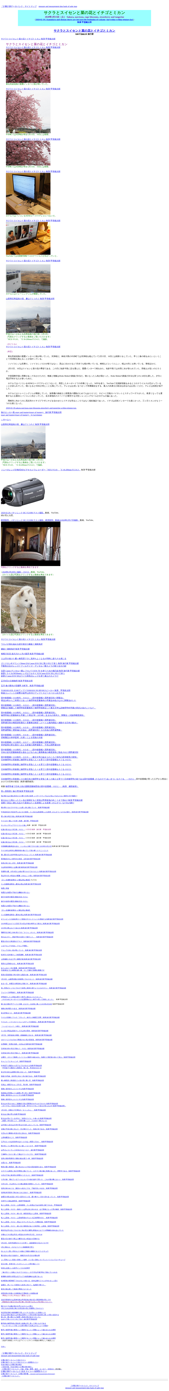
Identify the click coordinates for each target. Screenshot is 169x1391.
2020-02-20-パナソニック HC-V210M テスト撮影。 (23, 513)
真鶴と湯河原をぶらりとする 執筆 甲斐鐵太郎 (17, 1089)
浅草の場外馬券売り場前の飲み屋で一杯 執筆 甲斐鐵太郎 (22, 1158)
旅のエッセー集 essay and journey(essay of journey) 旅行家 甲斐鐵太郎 (31, 412)
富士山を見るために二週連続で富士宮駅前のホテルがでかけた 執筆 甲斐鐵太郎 (29, 1104)
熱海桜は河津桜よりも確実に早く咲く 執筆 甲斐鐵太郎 (20, 1093)
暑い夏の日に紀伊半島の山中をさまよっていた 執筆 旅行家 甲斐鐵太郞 (26, 855)
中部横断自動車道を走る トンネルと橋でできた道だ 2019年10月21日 (26, 846)
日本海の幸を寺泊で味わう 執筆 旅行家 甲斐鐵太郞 (20, 1053)
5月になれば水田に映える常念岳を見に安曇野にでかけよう (22, 1308)
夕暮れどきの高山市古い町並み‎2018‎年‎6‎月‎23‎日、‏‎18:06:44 (21, 1234)
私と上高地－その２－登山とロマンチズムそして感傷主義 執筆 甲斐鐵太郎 (28, 1222)
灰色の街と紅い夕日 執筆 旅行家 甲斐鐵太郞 (17, 863)
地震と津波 (5, 888)
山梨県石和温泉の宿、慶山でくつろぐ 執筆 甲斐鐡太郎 (30, 299)
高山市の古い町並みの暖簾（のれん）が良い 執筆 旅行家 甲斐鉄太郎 (25, 876)
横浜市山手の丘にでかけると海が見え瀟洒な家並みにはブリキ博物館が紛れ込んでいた (32, 1230)
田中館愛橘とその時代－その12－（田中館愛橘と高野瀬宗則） (28, 705)
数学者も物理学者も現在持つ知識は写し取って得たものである (23, 1323)
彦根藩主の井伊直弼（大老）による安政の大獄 (22, 737)
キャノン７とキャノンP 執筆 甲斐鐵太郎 (16, 1061)
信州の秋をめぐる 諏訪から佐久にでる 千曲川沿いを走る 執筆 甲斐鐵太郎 (29, 1188)
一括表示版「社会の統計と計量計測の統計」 (17, 1367)
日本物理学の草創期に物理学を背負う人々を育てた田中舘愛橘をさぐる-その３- (36, 769)
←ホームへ (6, 419)
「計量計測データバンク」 (10, 1376)
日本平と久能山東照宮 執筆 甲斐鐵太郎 (15, 1201)
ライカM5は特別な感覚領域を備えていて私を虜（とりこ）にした (24, 850)
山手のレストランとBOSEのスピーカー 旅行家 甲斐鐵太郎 (22, 1150)
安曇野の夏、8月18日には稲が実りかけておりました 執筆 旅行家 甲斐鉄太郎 (28, 871)
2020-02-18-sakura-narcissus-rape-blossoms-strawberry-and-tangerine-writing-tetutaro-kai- (41, 408)
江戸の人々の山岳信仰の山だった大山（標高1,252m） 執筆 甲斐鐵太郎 (27, 1142)
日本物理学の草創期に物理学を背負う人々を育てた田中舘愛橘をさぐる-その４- (36, 764)
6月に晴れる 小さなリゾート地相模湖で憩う (17, 1247)
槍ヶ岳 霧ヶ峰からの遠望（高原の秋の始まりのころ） (21, 1317)
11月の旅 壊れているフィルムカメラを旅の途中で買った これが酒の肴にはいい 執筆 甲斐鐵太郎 (37, 1179)
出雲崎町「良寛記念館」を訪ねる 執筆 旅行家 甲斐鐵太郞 (21, 1044)
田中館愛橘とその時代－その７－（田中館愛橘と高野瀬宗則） (28, 742)
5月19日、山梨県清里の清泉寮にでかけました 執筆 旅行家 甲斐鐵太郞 (27, 979)
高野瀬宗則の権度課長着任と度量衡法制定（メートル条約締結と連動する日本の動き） (39, 723)
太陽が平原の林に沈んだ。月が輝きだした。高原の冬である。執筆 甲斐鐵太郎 (29, 1129)
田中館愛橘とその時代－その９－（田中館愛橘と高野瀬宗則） (28, 727)
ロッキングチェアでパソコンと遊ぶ (14, 825)
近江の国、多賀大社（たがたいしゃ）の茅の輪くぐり (20, 1264)
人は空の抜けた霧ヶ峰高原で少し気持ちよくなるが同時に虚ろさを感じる (33, 659)
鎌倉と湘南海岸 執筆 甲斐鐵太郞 (15, 649)
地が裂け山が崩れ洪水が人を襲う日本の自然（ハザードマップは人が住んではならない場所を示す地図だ (39, 796)
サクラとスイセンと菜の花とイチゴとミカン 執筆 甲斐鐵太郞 (28, 39)
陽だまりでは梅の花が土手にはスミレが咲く (17, 1306)
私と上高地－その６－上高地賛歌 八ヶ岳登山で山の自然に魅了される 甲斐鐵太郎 (31, 1205)
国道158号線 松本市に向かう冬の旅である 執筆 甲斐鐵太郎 (23, 1076)
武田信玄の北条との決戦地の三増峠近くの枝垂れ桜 (19, 1293)
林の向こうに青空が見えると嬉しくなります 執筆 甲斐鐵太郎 (23, 1146)
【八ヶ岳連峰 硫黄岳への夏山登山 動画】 (16, 880)
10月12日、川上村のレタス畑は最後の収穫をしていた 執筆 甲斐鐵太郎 (27, 1184)
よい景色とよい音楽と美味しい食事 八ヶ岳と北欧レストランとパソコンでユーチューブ (33, 1260)
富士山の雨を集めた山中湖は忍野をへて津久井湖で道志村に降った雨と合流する (30, 1315)
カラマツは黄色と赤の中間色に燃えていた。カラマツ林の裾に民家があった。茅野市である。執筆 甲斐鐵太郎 (40, 1171)
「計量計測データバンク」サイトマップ (19, 6)
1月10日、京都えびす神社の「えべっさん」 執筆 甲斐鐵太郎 (23, 1110)
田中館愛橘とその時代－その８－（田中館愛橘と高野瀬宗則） (28, 735)
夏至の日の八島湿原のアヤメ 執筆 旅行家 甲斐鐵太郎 (20, 941)
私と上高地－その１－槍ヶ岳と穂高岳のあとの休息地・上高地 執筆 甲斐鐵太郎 (30, 1226)
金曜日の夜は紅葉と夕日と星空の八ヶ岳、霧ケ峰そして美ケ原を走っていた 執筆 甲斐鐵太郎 (35, 1197)
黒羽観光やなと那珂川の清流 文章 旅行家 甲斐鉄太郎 (20, 859)
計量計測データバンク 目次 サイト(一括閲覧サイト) (19, 1362)
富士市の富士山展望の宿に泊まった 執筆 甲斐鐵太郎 (20, 1072)
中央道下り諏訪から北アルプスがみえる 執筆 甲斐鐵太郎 (21, 1065)
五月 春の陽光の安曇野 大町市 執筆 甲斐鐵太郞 (22, 686)
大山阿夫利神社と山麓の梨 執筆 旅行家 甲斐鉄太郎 (19, 867)
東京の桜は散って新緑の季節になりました (16, 1289)
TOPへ (3, 1347)
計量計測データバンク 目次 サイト (13, 1360)
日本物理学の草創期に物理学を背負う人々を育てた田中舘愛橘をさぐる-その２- (36, 774)
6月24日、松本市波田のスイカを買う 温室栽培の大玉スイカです (25, 1243)
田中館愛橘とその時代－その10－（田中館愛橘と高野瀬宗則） (28, 720)
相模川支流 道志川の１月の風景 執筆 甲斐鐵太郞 (22, 654)
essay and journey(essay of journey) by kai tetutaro (21, 415)
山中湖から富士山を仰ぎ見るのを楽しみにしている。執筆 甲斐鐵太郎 (26, 1125)
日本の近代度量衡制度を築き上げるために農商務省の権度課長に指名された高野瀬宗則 (39, 752)
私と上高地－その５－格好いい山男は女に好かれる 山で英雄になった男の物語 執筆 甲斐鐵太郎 (36, 1209)
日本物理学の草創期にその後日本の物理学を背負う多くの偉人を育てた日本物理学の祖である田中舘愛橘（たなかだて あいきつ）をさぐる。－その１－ (68, 779)
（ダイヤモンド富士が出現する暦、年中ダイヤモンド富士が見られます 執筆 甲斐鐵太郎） (33, 1106)
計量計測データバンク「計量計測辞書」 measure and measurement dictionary (28, 1374)
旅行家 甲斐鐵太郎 (19, 1319)
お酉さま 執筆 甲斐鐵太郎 (11, 1163)
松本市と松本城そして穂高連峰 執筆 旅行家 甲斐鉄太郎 (21, 955)
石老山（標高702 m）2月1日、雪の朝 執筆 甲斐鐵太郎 (21, 1085)
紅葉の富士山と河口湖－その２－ (13, 834)
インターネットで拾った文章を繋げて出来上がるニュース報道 (25, 1326)
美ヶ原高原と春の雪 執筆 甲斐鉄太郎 (17, 791)
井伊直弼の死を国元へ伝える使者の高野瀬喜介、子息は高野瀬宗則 (30, 745)
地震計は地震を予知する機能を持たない (15, 892)
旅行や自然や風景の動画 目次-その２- (14, 897)
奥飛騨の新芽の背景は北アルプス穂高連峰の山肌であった (22, 1276)
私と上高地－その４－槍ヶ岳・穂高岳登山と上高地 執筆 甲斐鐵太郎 (26, 1213)
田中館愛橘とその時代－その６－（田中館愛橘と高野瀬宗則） (28, 750)
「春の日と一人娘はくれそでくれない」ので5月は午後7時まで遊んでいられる (29, 1272)
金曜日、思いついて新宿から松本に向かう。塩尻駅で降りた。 (23, 1285)
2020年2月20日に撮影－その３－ (16, 572)
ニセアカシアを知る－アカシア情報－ (14, 946)
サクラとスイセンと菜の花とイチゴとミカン (84, 30)
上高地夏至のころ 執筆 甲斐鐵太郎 (14, 1137)
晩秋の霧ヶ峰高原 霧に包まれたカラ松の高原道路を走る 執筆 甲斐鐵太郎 (28, 1167)
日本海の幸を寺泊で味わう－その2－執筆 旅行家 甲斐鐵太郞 (22, 1048)
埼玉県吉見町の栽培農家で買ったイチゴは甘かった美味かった (23, 1312)
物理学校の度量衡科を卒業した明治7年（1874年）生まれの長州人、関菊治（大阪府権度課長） (43, 715)
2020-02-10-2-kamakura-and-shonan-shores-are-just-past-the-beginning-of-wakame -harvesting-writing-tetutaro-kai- (84, 20)
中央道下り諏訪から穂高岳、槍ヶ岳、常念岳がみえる (22, 1068)
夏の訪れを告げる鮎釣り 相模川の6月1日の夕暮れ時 (20, 1255)
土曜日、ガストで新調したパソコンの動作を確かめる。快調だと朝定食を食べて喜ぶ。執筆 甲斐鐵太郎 (38, 1057)
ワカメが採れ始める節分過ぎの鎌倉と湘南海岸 (22, 644)
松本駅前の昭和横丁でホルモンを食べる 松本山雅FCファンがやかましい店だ (29, 1281)
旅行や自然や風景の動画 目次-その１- (14, 901)
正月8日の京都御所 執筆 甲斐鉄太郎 (17, 681)
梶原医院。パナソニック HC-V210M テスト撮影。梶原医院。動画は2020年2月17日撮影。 (40, 520)
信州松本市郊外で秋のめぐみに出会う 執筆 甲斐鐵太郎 (21, 1192)
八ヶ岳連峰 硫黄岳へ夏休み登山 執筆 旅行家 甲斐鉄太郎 (21, 884)
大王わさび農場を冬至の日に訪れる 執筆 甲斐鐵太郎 (20, 1133)
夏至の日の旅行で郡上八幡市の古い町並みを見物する (20, 1239)
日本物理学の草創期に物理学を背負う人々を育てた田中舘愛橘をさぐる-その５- (36, 760)
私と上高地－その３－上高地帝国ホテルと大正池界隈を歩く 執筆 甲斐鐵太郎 (29, 1218)
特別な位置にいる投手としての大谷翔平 (15, 1268)
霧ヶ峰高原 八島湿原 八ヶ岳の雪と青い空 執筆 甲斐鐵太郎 (22, 1080)
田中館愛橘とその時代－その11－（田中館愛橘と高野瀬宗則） (28, 713)
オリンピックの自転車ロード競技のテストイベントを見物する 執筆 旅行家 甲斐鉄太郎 (32, 919)
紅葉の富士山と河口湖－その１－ (13, 829)
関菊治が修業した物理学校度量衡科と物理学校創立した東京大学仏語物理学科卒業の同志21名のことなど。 (48, 708)
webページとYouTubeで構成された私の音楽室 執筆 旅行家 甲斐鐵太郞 (26, 1040)
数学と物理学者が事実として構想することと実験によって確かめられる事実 (28, 1330)
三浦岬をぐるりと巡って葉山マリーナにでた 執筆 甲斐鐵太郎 (23, 1154)
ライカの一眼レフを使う (19, 821)
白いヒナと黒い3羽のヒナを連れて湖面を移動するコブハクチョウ (24, 1251)
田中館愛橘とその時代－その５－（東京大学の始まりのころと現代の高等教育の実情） (39, 757)
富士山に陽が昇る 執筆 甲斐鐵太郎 (13, 1114)
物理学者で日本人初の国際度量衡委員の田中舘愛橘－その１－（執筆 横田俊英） (42, 786)
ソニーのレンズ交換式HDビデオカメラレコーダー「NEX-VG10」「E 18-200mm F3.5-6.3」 (41, 470)
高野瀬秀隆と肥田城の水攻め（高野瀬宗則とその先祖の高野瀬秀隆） (31, 730)
